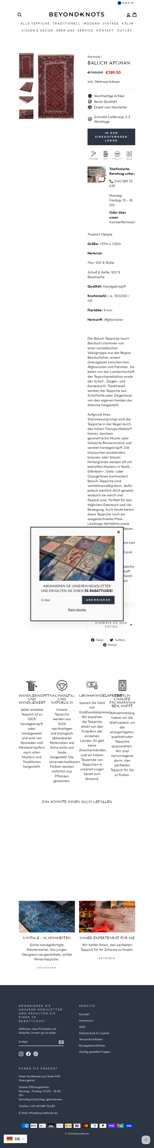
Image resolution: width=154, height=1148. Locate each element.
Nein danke (77, 609)
